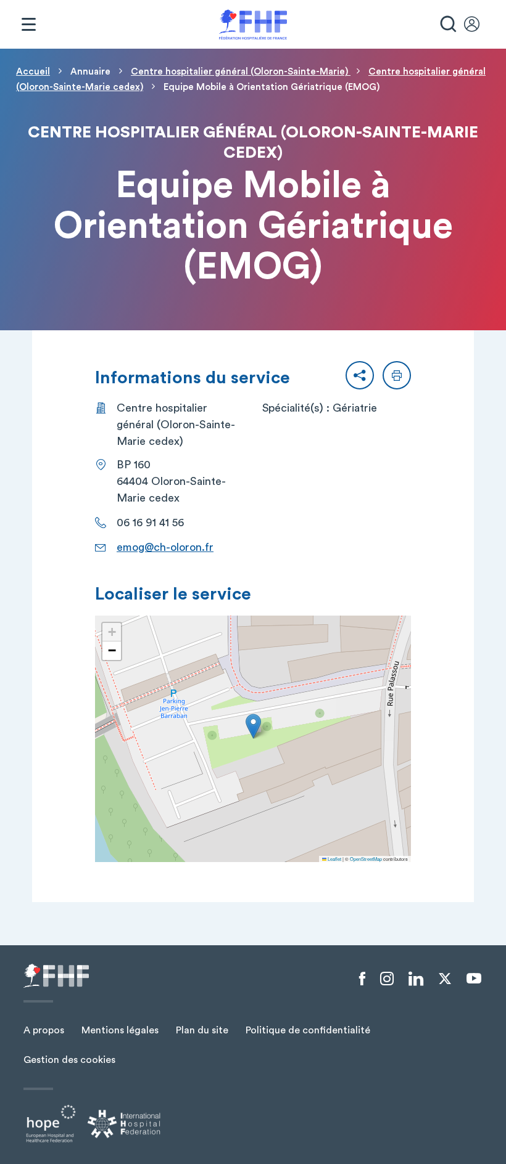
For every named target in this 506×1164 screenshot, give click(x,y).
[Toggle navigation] (28, 24)
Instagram (387, 979)
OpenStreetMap (366, 858)
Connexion (477, 24)
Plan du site (202, 1030)
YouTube (473, 979)
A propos (43, 1030)
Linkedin (415, 979)
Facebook (362, 979)
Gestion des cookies (69, 1060)
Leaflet (333, 858)
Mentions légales (120, 1030)
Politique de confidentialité (308, 1030)
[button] (360, 375)
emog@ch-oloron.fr (165, 547)
